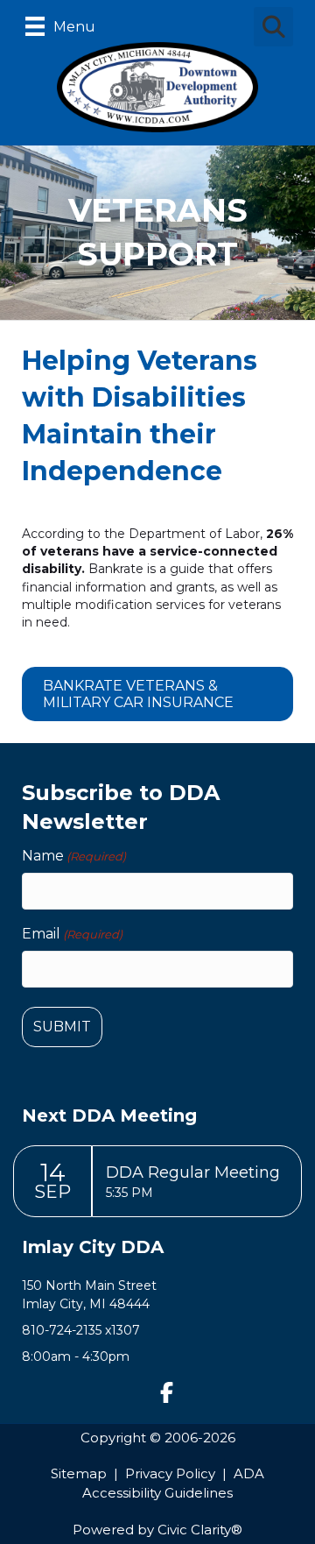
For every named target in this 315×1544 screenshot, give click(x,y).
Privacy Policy (170, 1473)
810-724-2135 (62, 1330)
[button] (166, 1392)
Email (72, 933)
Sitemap (79, 1473)
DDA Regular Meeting (193, 1172)
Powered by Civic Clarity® (157, 1529)
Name (74, 855)
